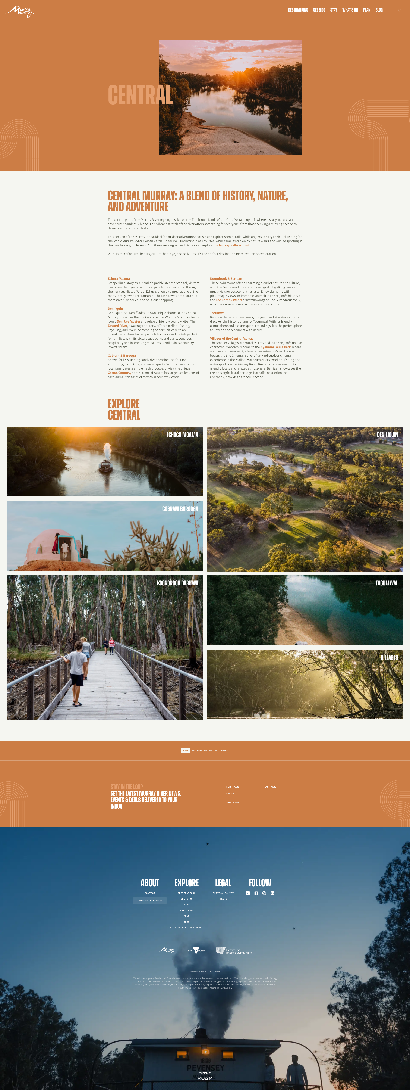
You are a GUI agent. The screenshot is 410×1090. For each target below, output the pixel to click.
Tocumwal (217, 313)
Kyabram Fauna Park (276, 347)
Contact (150, 893)
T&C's (223, 898)
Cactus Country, (119, 373)
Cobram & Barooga (122, 356)
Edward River (117, 326)
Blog (379, 10)
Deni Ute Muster (128, 321)
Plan (366, 10)
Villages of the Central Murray (231, 338)
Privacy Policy (223, 893)
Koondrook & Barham (226, 279)
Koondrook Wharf (229, 300)
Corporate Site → (150, 900)
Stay (333, 10)
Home (185, 750)
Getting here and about (186, 927)
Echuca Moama (119, 279)
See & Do (319, 10)
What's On (350, 10)
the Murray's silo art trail (231, 245)
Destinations (298, 10)
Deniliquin (115, 309)
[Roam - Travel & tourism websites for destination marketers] (205, 1078)
